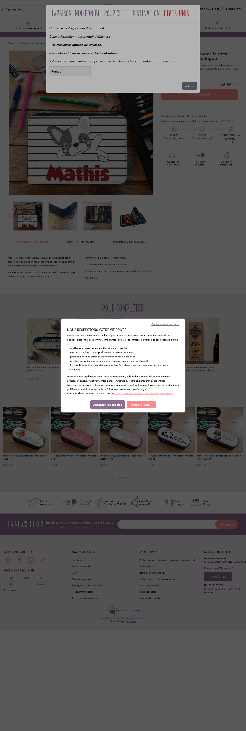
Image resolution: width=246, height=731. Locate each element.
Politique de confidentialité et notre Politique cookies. (143, 393)
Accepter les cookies (107, 404)
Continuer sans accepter (165, 324)
